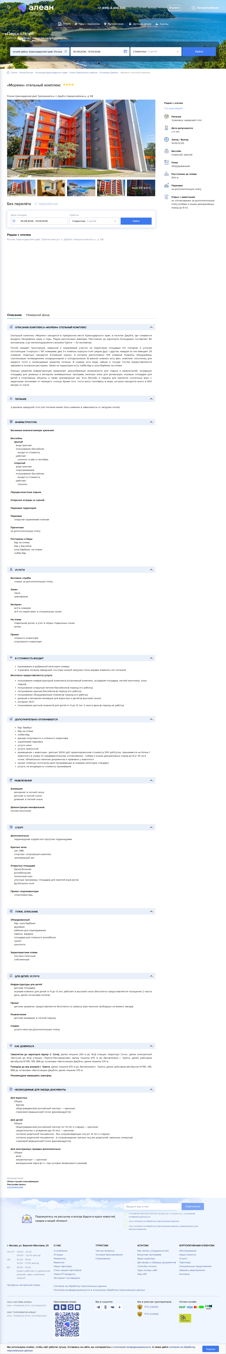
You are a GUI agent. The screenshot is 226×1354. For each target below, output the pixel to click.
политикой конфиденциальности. (132, 1347)
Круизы (164, 23)
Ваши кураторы (146, 1258)
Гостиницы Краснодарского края (51, 73)
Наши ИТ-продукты (64, 1274)
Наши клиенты (187, 1254)
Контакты (184, 1274)
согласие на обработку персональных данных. (157, 1221)
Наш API (142, 1274)
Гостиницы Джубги (108, 73)
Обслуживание (188, 1250)
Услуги (183, 1258)
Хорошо (210, 1349)
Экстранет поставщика (67, 1277)
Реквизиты (60, 1258)
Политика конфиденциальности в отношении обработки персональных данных (99, 1289)
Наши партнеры (63, 1266)
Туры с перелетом (89, 23)
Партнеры (185, 1262)
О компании (60, 1250)
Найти (199, 51)
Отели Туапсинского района (83, 73)
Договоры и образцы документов (156, 1262)
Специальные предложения (195, 1266)
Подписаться (192, 1206)
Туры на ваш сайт (147, 1270)
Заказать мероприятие (192, 1270)
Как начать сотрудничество (153, 1250)
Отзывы (58, 1254)
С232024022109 (15, 1187)
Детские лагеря (142, 23)
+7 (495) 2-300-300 (111, 8)
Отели (14, 73)
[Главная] (8, 72)
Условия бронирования (109, 1254)
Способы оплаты (147, 1266)
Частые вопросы (105, 1250)
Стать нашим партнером (67, 1270)
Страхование (103, 1258)
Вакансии (59, 1262)
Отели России (26, 73)
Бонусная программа (149, 1254)
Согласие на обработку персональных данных (80, 1286)
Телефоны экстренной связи (23, 1285)
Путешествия (115, 23)
